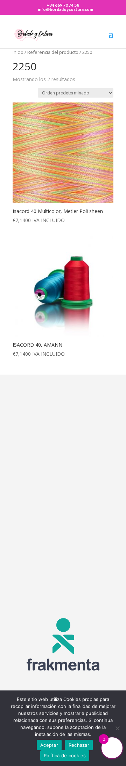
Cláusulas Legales (58, 543)
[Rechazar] (117, 728)
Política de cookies (65, 755)
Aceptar (49, 745)
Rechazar (79, 745)
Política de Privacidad (62, 571)
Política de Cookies (59, 562)
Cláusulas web (53, 534)
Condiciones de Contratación (72, 552)
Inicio (18, 52)
